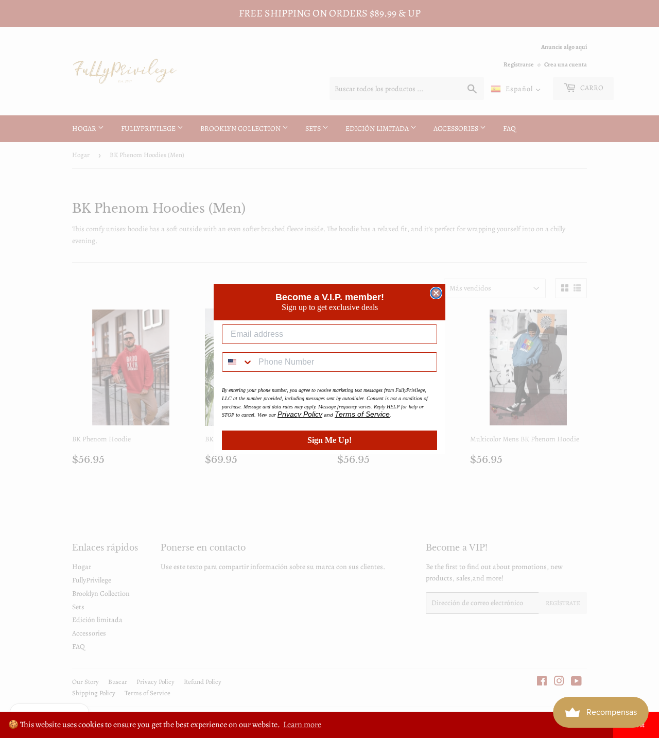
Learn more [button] (302, 724)
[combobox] (237, 362)
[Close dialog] (436, 293)
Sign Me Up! (329, 440)
